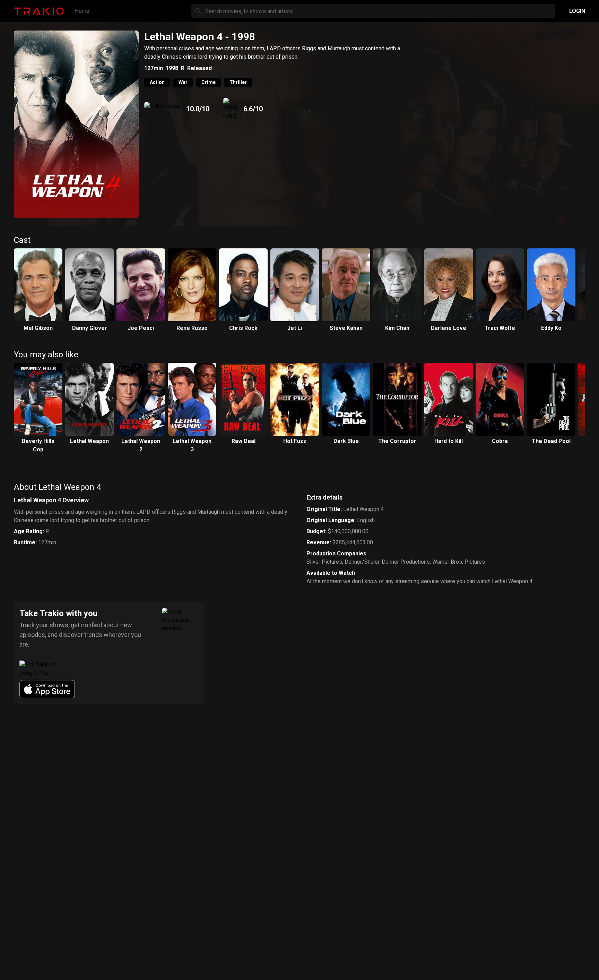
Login (577, 11)
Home (82, 11)
